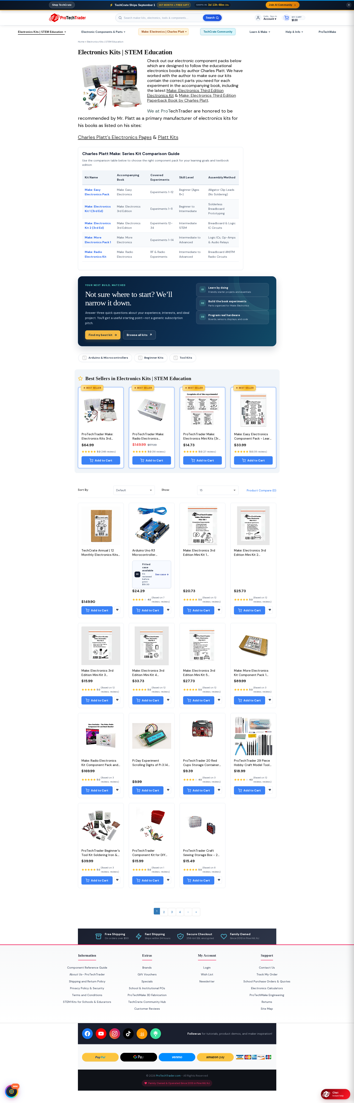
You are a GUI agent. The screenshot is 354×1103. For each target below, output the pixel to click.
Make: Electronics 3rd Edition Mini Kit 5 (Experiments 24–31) (199, 675)
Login (207, 967)
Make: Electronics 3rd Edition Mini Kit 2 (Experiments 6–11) (250, 554)
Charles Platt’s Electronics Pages (115, 137)
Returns (267, 1002)
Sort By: (83, 490)
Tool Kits (186, 357)
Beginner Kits (153, 357)
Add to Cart (103, 460)
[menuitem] (41, 32)
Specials (147, 981)
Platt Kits (168, 137)
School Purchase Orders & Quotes (266, 981)
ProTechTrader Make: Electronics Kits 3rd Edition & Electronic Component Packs (97, 440)
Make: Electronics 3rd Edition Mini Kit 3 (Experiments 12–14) (97, 675)
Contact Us (267, 967)
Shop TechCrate (62, 5)
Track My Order (267, 974)
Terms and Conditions (87, 995)
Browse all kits (139, 335)
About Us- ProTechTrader (87, 974)
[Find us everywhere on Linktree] (155, 1033)
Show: (166, 490)
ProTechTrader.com (168, 1075)
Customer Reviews (147, 1008)
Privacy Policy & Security (87, 988)
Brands (147, 967)
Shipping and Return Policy (87, 981)
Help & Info (293, 31)
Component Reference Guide (87, 967)
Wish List (207, 974)
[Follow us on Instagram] (114, 1033)
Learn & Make (258, 31)
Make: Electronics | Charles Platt (163, 31)
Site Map (267, 1008)
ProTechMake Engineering (267, 995)
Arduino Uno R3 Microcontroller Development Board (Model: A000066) (147, 557)
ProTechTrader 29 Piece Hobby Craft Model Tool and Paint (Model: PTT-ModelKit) (252, 767)
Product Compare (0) (261, 490)
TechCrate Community (218, 31)
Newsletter (207, 981)
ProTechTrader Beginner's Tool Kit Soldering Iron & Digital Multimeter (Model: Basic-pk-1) (100, 857)
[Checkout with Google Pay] (138, 1057)
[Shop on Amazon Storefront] (142, 1033)
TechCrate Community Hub (147, 1002)
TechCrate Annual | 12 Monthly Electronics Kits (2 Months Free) (99, 554)
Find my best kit (103, 335)
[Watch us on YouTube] (101, 1033)
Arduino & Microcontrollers (108, 357)
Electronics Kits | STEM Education (40, 31)
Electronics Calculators (267, 988)
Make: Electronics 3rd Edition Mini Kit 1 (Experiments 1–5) (199, 554)
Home (81, 41)
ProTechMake (327, 31)
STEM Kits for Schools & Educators (87, 1002)
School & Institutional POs (147, 988)
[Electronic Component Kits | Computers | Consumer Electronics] (67, 17)
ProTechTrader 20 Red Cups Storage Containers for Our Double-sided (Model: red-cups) (202, 767)
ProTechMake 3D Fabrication (147, 995)
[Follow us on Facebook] (87, 1033)
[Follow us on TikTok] (128, 1033)
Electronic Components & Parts (102, 31)
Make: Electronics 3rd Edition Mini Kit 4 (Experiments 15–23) (148, 675)
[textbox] (169, 18)
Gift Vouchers (147, 974)
